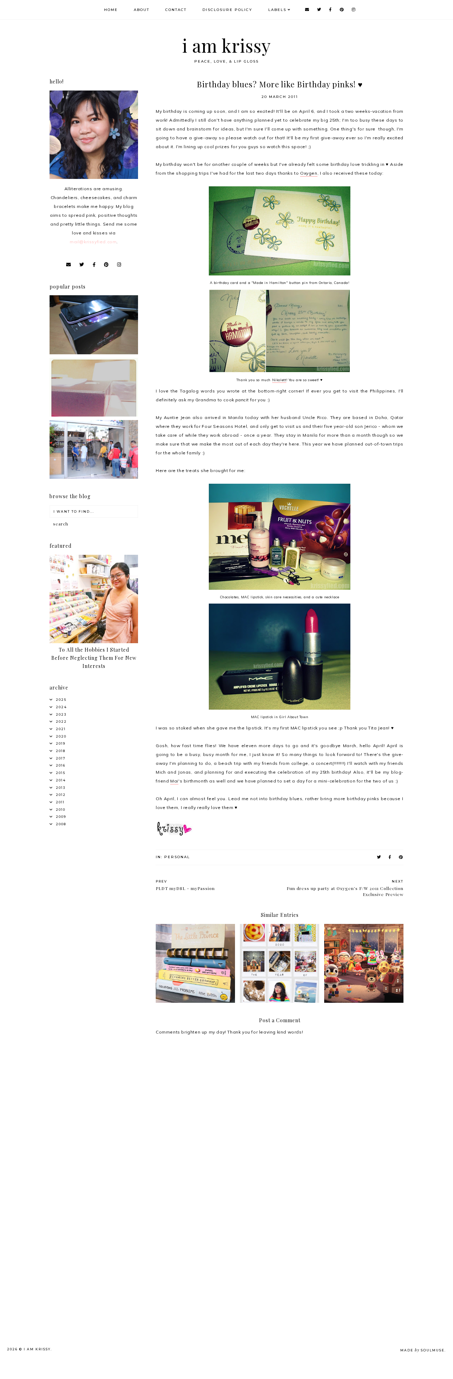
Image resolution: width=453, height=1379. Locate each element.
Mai (174, 781)
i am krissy (226, 45)
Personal (177, 857)
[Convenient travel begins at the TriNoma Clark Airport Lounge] (94, 477)
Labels (277, 9)
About (141, 9)
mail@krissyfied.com (93, 241)
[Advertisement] (105, 1243)
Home (111, 9)
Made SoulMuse (422, 1350)
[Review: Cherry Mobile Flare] (94, 352)
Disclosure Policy (227, 9)
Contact (176, 9)
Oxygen (308, 173)
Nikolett (279, 380)
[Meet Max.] (94, 415)
